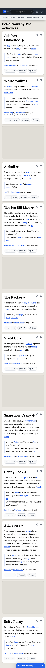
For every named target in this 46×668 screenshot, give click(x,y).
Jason (8, 57)
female (28, 178)
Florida (35, 627)
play (8, 45)
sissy (22, 350)
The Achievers (23, 65)
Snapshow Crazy (9, 456)
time (19, 237)
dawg (14, 555)
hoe (34, 442)
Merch (34, 71)
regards (27, 175)
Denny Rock (8, 510)
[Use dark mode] (41, 11)
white (36, 104)
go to (21, 355)
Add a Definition (33, 17)
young (27, 420)
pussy (32, 645)
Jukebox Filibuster (10, 65)
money (24, 222)
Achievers (7, 570)
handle (18, 54)
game (26, 219)
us (7, 498)
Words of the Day (9, 17)
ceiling (6, 436)
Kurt (8, 317)
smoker (7, 309)
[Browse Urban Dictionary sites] (5, 11)
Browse (21, 17)
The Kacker (8, 323)
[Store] (37, 11)
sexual (19, 534)
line (7, 240)
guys (21, 314)
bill (32, 225)
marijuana (32, 302)
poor (26, 477)
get (18, 358)
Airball (6, 192)
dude (16, 442)
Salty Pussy (8, 653)
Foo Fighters (25, 495)
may (18, 48)
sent (27, 172)
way (27, 558)
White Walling (8, 113)
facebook (34, 86)
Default (38, 487)
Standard (14, 317)
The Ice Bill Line (9, 245)
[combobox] (22, 11)
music (33, 48)
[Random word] (31, 11)
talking (34, 346)
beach (12, 636)
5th (25, 355)
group (28, 531)
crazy (35, 451)
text (20, 184)
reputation (8, 92)
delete (9, 86)
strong (24, 302)
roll (37, 477)
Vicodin (29, 343)
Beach (29, 627)
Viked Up (7, 363)
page (36, 101)
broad (28, 184)
